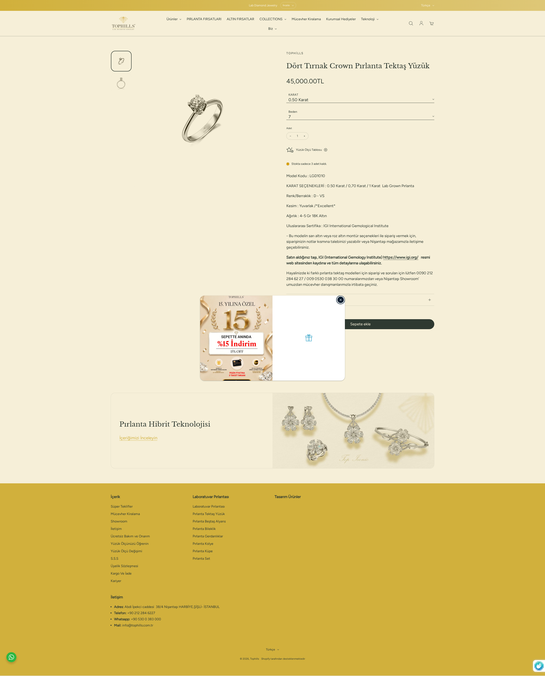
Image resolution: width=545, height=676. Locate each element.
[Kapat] (340, 300)
